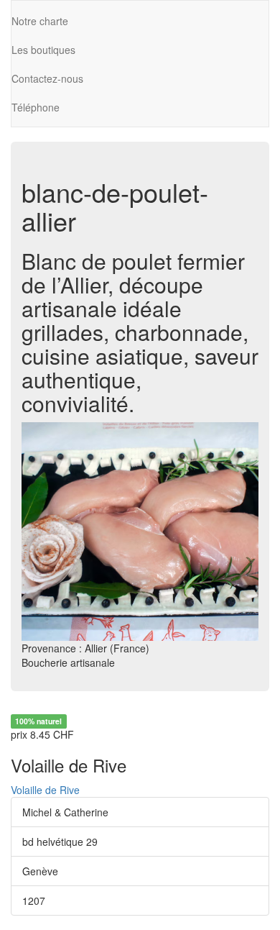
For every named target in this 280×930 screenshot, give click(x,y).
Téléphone (35, 107)
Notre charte (39, 21)
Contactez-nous (47, 78)
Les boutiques (43, 49)
